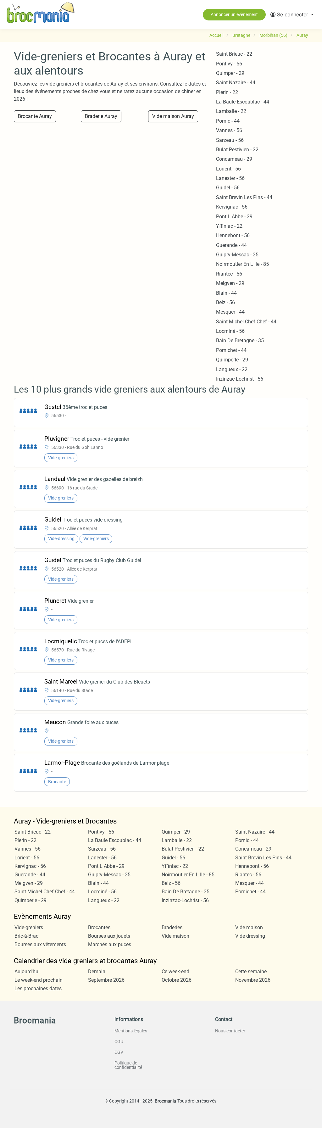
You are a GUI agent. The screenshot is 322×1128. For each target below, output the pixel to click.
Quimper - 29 (230, 73)
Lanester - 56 (230, 178)
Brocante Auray (35, 116)
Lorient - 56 (228, 169)
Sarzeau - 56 (230, 140)
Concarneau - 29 (234, 159)
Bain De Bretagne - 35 (240, 340)
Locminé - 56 (230, 331)
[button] (292, 14)
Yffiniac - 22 (229, 226)
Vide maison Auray (173, 116)
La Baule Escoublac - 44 (242, 102)
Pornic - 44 (228, 121)
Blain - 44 (226, 293)
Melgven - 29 (230, 283)
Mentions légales (130, 1031)
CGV (118, 1052)
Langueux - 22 (231, 369)
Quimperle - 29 (232, 360)
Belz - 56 (225, 302)
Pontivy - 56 (229, 64)
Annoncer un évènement (234, 14)
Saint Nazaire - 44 (235, 83)
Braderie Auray (101, 116)
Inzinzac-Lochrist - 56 (239, 379)
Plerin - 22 (227, 92)
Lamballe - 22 (231, 111)
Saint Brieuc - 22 (234, 54)
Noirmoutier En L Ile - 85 (242, 264)
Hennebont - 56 (233, 235)
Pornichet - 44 (231, 350)
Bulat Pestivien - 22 (237, 150)
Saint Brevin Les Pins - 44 (244, 197)
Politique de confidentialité (128, 1065)
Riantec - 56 (229, 274)
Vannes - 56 (229, 130)
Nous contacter (230, 1031)
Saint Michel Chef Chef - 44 (246, 322)
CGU (118, 1041)
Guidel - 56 (228, 188)
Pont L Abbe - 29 (234, 217)
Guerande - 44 (231, 245)
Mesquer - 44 (230, 312)
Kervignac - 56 (231, 207)
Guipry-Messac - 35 (237, 255)
